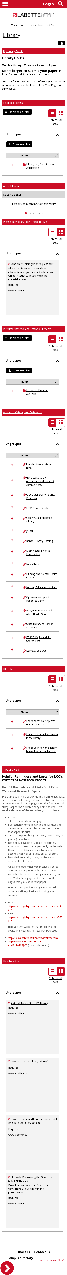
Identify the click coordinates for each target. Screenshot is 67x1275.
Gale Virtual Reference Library (39, 519)
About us (23, 1252)
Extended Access (13, 102)
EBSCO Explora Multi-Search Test (38, 639)
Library (32, 25)
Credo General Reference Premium (40, 496)
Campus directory (20, 1258)
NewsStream (33, 564)
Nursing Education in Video (41, 587)
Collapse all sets (55, 121)
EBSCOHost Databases (39, 508)
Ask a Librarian (11, 186)
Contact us (42, 1252)
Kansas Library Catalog (39, 541)
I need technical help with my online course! (40, 722)
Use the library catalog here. (39, 465)
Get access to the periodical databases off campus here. (40, 481)
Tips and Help (11, 769)
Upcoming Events (13, 51)
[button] (17, 112)
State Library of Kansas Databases (39, 625)
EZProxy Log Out (36, 650)
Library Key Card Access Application (40, 165)
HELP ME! (8, 669)
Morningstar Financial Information (38, 552)
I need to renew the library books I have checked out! (41, 749)
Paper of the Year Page (43, 85)
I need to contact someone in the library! (42, 736)
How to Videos (11, 961)
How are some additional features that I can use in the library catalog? (32, 1120)
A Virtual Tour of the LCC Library (29, 1003)
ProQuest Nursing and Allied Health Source (39, 612)
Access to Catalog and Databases (22, 412)
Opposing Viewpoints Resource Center (38, 598)
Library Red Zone (47, 25)
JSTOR (30, 531)
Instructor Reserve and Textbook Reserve (27, 329)
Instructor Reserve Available (37, 392)
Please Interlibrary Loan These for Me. (25, 221)
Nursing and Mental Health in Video (41, 575)
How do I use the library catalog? (29, 1061)
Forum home (36, 213)
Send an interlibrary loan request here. (32, 264)
